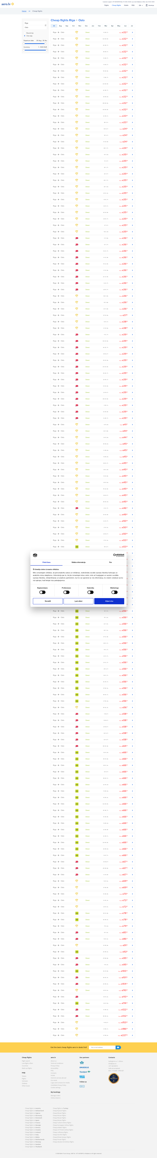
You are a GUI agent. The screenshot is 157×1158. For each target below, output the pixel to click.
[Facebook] (81, 1086)
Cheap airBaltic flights (60, 1127)
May (118, 26)
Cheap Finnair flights (59, 1139)
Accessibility (54, 1068)
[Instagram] (83, 1086)
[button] (150, 5)
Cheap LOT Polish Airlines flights (63, 1130)
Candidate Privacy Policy (58, 1085)
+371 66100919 (116, 2)
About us (53, 1061)
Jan (93, 26)
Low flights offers (27, 1063)
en (140, 5)
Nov (79, 26)
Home (24, 11)
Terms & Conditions (57, 1063)
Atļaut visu (109, 601)
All (54, 26)
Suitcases (25, 1081)
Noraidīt (48, 601)
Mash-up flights (27, 1068)
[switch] (66, 592)
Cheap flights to (33, 1108)
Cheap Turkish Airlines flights (62, 1123)
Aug (60, 26)
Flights (106, 5)
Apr (112, 26)
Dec (86, 26)
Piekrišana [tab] (46, 562)
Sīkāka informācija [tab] (78, 562)
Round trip (29, 33)
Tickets (24, 1076)
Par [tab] (110, 562)
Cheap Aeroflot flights (60, 1135)
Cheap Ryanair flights (59, 1111)
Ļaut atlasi (78, 601)
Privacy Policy (55, 1066)
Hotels (126, 5)
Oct (73, 26)
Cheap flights (116, 5)
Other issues (26, 1086)
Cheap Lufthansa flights (60, 1132)
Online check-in (55, 1098)
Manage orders (55, 1095)
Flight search (26, 1061)
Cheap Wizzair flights (59, 1113)
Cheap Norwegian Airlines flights (63, 1125)
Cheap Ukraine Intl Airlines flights (63, 1142)
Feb (99, 26)
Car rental (54, 1080)
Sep (67, 26)
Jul (132, 26)
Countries (25, 1066)
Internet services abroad (58, 1078)
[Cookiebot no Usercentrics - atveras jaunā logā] (115, 555)
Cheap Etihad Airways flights (62, 1137)
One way (29, 36)
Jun (125, 26)
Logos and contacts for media (60, 1083)
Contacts (53, 1073)
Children (24, 1083)
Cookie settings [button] (55, 1087)
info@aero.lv (139, 2)
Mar (106, 26)
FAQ (133, 5)
